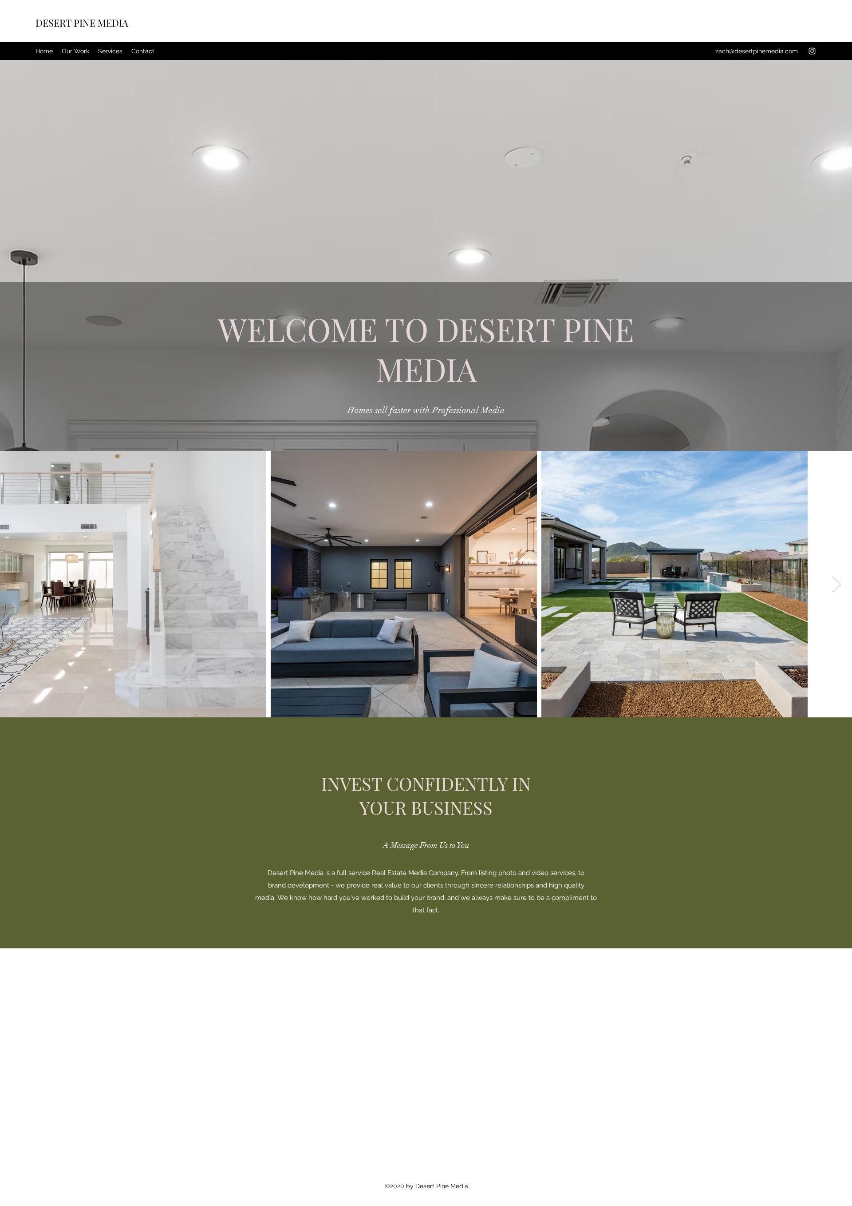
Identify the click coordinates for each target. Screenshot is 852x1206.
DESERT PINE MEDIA (82, 22)
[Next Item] (837, 584)
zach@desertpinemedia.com (756, 51)
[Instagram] (812, 51)
